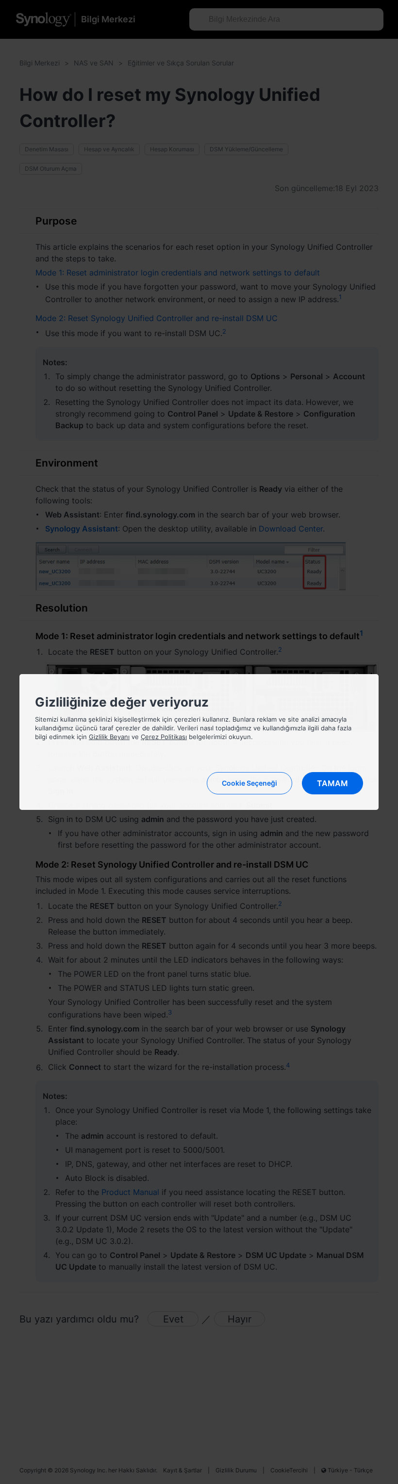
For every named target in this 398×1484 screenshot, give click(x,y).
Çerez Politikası (164, 737)
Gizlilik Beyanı (109, 737)
